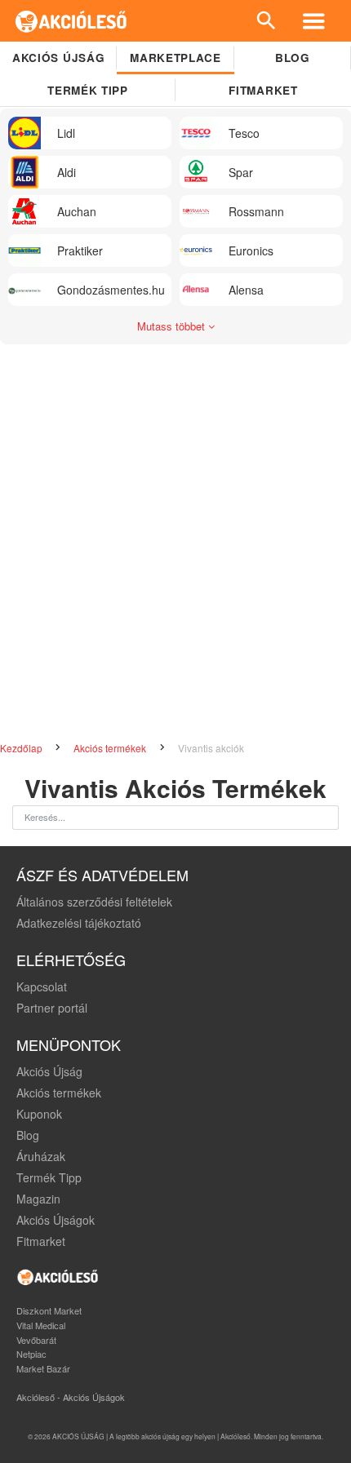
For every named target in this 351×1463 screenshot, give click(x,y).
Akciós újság (58, 57)
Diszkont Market (49, 1310)
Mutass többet (172, 326)
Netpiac (31, 1353)
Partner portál (51, 1008)
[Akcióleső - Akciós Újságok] (71, 21)
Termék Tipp (49, 1177)
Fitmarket (263, 90)
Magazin (38, 1198)
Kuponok (39, 1114)
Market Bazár (43, 1368)
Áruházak (40, 1156)
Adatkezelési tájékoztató (78, 923)
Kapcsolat (41, 986)
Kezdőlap (22, 748)
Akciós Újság (49, 1071)
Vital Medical (40, 1325)
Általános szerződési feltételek (94, 901)
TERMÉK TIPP (87, 90)
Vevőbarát (36, 1339)
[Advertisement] (175, 551)
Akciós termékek (111, 748)
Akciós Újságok (55, 1220)
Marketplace (175, 57)
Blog (292, 57)
